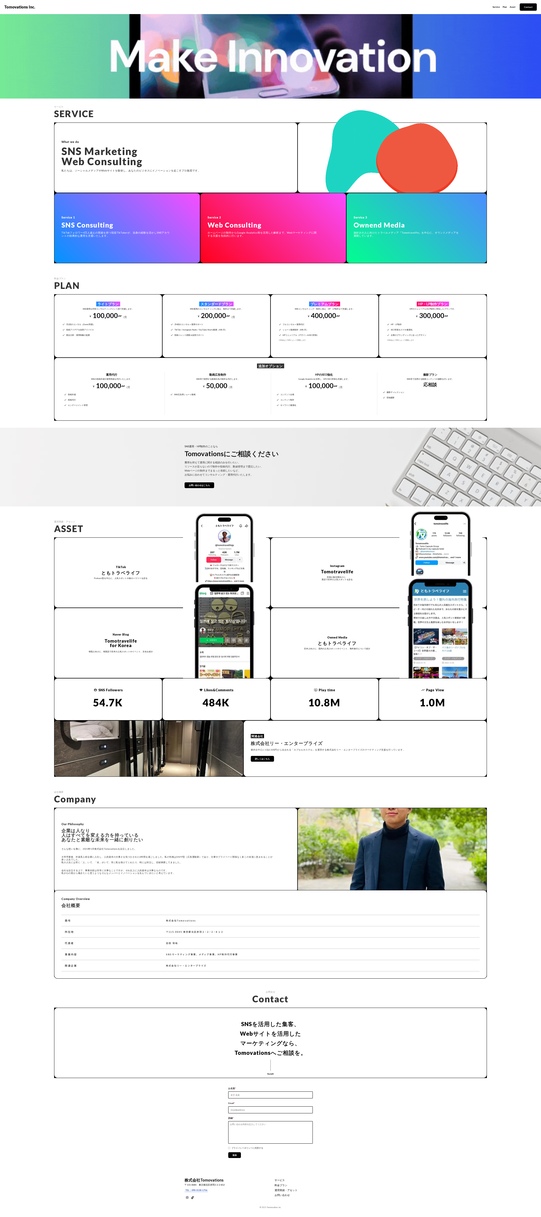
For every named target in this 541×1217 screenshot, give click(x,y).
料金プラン (281, 1185)
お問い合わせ (282, 1195)
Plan (505, 7)
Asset (512, 7)
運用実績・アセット (286, 1190)
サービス (280, 1180)
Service (496, 7)
